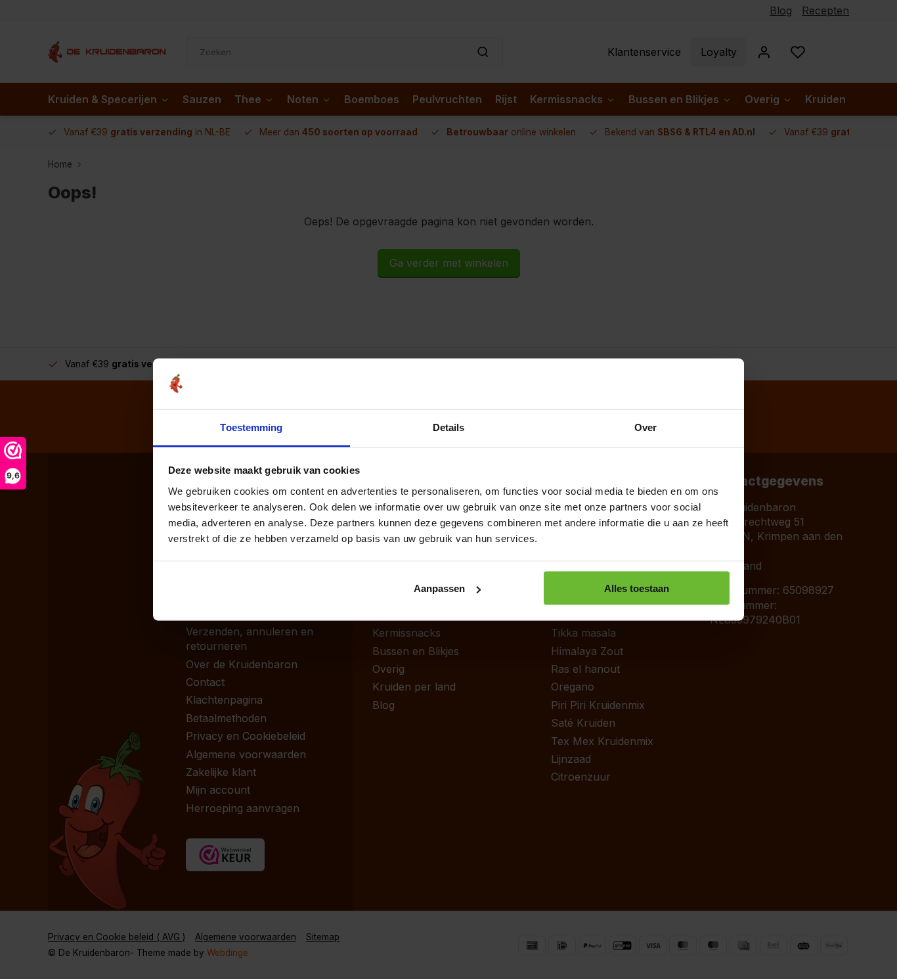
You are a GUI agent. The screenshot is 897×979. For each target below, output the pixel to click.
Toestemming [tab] (251, 426)
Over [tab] (645, 426)
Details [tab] (449, 426)
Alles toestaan (636, 588)
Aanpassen (439, 588)
